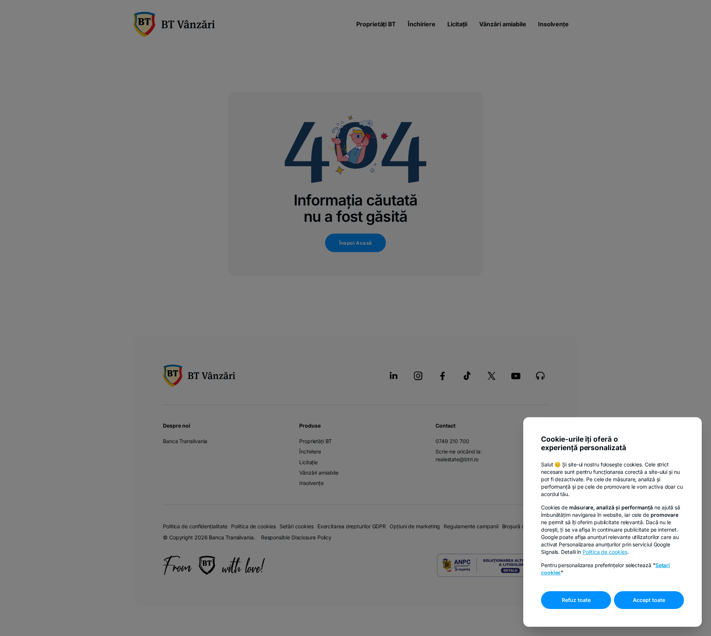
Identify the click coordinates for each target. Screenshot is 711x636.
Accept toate (649, 600)
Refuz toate (576, 600)
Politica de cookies (605, 552)
